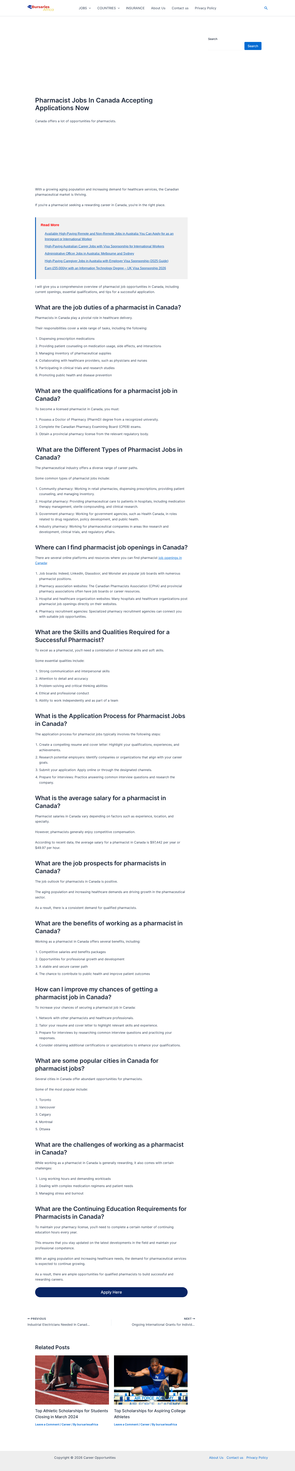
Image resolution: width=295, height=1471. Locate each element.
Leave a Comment (47, 1424)
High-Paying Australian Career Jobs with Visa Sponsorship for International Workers (104, 246)
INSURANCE (135, 8)
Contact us (180, 8)
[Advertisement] (111, 59)
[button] (89, 8)
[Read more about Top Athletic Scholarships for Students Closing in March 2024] (72, 1380)
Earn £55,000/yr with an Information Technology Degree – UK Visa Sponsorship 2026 (105, 268)
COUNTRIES (106, 8)
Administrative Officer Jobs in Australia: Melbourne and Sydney (89, 253)
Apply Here (111, 1292)
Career (66, 1424)
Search (212, 39)
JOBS (83, 8)
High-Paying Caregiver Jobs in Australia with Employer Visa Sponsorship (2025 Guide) (106, 261)
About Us (158, 8)
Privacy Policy (205, 8)
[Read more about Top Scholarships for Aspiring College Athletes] (151, 1380)
